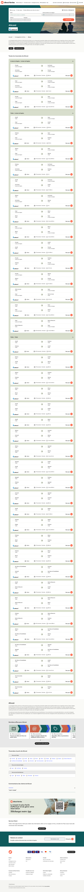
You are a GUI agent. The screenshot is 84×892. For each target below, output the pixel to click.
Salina (24, 775)
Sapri (26, 760)
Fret (26, 861)
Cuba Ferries (62, 874)
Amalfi (25, 758)
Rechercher (68, 19)
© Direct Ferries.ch (12, 884)
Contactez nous (63, 859)
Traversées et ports (27, 2)
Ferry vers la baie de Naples (17, 765)
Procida (25, 768)
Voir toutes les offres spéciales (42, 743)
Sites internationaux (12, 874)
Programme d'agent (29, 874)
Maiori (36, 758)
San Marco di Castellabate (16, 760)
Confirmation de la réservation (48, 861)
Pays (47, 2)
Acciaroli (13, 758)
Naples (47, 758)
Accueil (10, 37)
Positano (53, 758)
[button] (42, 61)
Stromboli (30, 775)
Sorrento (32, 760)
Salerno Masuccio (67, 758)
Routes (11, 48)
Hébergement (28, 859)
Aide (61, 862)
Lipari (12, 775)
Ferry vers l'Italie (15, 755)
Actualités (10, 872)
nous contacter (47, 886)
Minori (42, 758)
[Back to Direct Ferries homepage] (8, 2)
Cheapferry (62, 872)
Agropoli (19, 758)
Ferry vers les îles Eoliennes (17, 772)
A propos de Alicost (19, 48)
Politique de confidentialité (47, 874)
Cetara (31, 758)
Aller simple (20, 10)
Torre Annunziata (39, 760)
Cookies (44, 872)
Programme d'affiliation (30, 872)
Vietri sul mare (49, 760)
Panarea (18, 775)
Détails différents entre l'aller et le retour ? (32, 10)
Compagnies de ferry (35, 2)
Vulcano (36, 775)
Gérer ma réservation (46, 859)
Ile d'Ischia (18, 768)
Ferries (61, 875)
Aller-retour (13, 10)
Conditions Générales (47, 875)
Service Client (62, 861)
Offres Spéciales (43, 2)
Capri (12, 768)
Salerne (59, 758)
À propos (10, 875)
